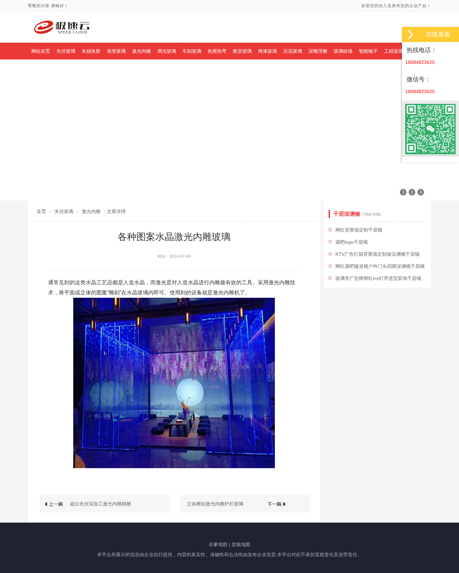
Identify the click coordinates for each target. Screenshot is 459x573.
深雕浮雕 (317, 51)
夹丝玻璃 (65, 51)
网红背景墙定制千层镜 (358, 230)
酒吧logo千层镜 (351, 242)
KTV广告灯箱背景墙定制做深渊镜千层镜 (377, 254)
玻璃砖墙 (343, 51)
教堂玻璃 (242, 51)
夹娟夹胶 (91, 51)
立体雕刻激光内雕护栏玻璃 (215, 503)
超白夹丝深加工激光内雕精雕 (100, 503)
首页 (41, 211)
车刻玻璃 (191, 51)
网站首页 (40, 51)
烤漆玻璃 (267, 51)
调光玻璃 (166, 51)
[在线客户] (410, 34)
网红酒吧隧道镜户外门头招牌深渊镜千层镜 (380, 266)
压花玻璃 (292, 51)
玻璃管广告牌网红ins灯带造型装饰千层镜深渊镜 (385, 278)
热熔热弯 (217, 51)
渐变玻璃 (116, 51)
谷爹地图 (218, 544)
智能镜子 (368, 51)
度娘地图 (241, 544)
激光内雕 (141, 51)
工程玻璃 (393, 51)
